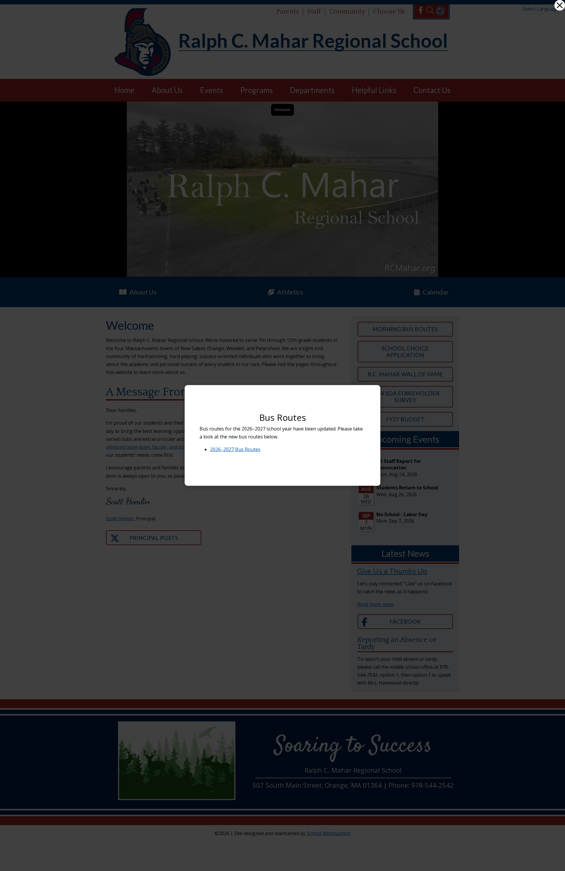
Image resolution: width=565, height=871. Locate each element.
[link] (559, 5)
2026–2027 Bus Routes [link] (235, 449)
